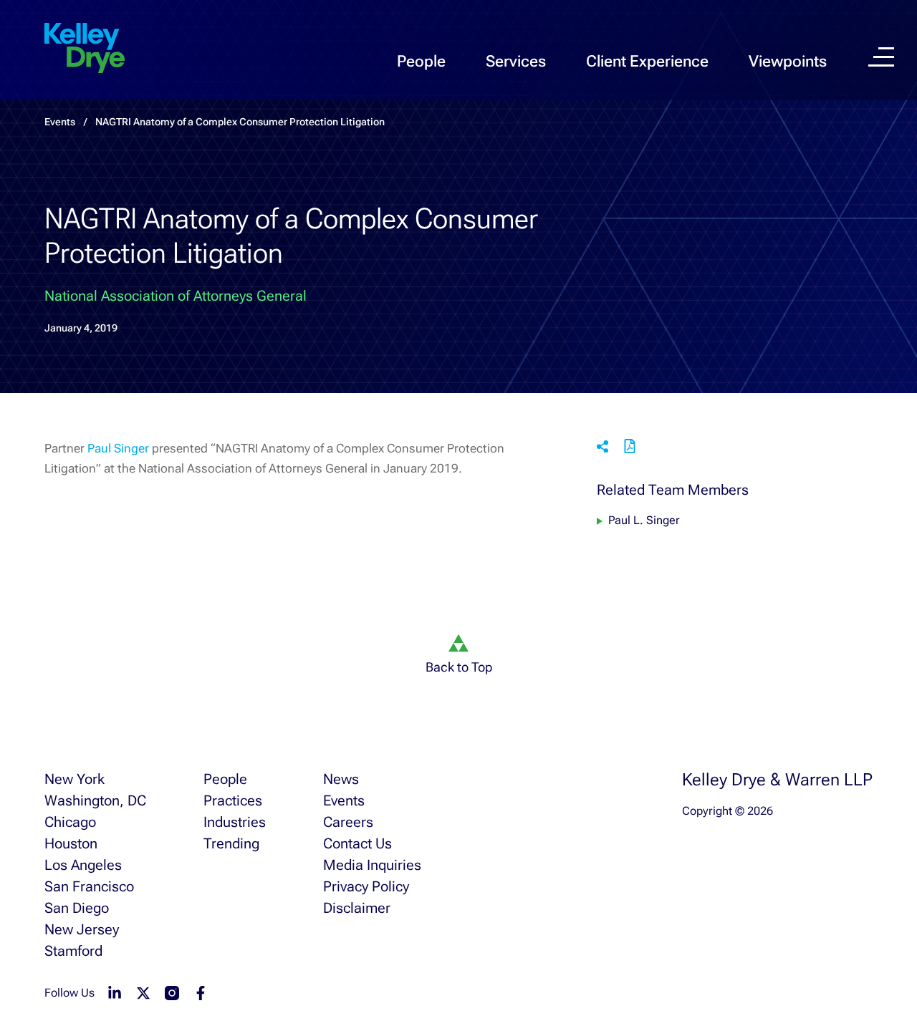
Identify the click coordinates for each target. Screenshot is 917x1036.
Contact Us (357, 843)
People (421, 61)
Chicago (70, 822)
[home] (84, 48)
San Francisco (89, 886)
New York (74, 779)
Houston (70, 843)
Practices (232, 800)
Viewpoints (788, 61)
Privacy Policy (366, 886)
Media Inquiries (372, 864)
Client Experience (647, 61)
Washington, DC (95, 800)
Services (516, 61)
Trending (231, 843)
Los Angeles (83, 864)
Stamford (73, 950)
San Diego (76, 907)
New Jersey (81, 929)
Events (344, 800)
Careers (348, 822)
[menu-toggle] (881, 57)
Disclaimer (356, 907)
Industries (234, 822)
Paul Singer (118, 448)
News (341, 779)
